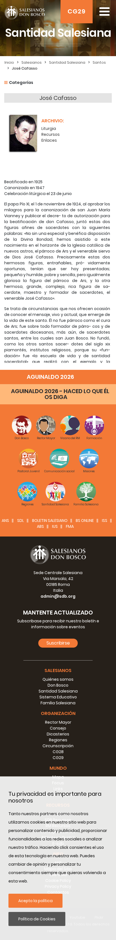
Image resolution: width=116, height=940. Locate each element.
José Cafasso (24, 68)
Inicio (9, 62)
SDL (20, 520)
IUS (55, 526)
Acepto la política (35, 901)
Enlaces (49, 140)
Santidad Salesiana (67, 62)
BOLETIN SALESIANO (50, 520)
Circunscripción (58, 746)
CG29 (77, 11)
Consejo (58, 728)
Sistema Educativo (58, 697)
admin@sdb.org (58, 596)
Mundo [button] (58, 768)
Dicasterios (58, 734)
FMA (70, 526)
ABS (40, 526)
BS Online (85, 520)
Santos (99, 62)
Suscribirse (58, 643)
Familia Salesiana (58, 703)
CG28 (58, 752)
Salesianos (31, 62)
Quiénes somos (58, 679)
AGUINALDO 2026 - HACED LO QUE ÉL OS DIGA (60, 394)
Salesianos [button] (58, 670)
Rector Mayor (58, 722)
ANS (5, 520)
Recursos (50, 134)
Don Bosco (58, 685)
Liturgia (48, 128)
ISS (104, 520)
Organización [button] (58, 713)
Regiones (58, 740)
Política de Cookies (36, 919)
